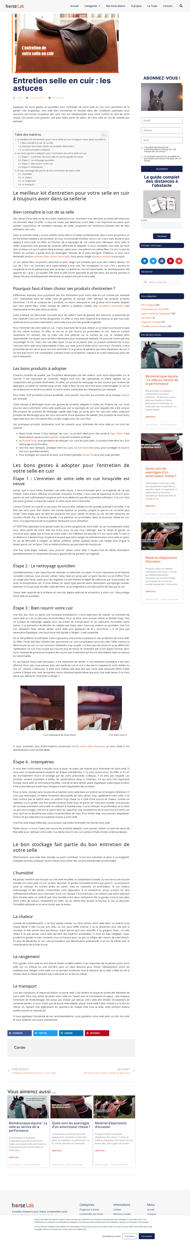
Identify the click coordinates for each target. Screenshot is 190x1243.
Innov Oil (89, 454)
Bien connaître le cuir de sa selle (37, 142)
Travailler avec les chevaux (154, 326)
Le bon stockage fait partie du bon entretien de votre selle (48, 170)
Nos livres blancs (115, 6)
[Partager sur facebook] (161, 261)
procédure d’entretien (111, 305)
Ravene (125, 395)
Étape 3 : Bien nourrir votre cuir (37, 163)
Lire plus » (14, 1157)
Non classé (146, 317)
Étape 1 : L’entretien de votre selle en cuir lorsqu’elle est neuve (52, 156)
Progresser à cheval (150, 322)
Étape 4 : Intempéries (32, 167)
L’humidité (27, 174)
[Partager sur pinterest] (170, 261)
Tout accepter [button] (146, 1236)
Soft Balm (83, 447)
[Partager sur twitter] (153, 261)
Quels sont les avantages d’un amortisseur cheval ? (71, 1125)
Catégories (90, 6)
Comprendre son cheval (152, 309)
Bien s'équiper (58, 97)
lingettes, (53, 437)
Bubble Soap (29, 440)
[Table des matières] (103, 135)
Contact (167, 6)
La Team (152, 6)
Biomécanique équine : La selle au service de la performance (28, 1127)
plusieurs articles (101, 256)
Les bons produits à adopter (36, 149)
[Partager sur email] (179, 261)
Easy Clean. (116, 433)
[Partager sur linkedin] (144, 261)
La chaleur (27, 177)
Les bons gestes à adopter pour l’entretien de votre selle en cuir (52, 153)
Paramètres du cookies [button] (111, 1236)
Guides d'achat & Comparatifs (156, 313)
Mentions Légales (122, 1214)
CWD (16, 298)
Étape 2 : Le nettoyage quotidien (38, 160)
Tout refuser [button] (129, 1236)
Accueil (74, 6)
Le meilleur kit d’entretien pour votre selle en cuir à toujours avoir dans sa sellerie (61, 139)
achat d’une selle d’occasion (89, 746)
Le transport (28, 184)
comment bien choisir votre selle (51, 256)
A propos (136, 6)
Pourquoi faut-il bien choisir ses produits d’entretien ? (48, 146)
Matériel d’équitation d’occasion (111, 1125)
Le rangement (29, 180)
